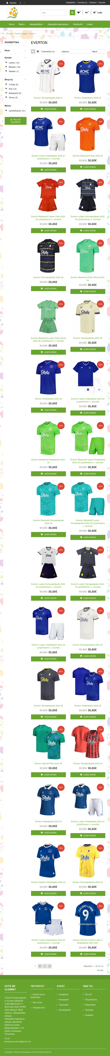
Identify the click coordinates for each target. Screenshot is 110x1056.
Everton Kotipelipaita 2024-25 (87, 705)
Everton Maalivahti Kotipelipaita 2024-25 (48, 461)
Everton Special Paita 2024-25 (48, 763)
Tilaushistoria (91, 999)
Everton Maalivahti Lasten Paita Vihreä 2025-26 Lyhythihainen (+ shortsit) (48, 339)
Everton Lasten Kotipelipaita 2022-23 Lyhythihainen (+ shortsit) (48, 941)
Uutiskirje (89, 1015)
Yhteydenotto (39, 1007)
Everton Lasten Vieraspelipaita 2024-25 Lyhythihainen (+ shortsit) (88, 585)
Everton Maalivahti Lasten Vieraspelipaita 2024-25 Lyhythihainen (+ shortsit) (88, 523)
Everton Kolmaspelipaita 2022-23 (88, 882)
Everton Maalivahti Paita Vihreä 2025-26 (88, 279)
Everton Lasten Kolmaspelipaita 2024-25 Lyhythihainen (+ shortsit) (48, 585)
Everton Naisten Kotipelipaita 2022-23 (48, 882)
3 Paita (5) (13, 84)
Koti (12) (13, 88)
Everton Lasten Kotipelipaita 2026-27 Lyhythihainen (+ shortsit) (48, 157)
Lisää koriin (49, 109)
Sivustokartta (65, 1009)
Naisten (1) (14, 71)
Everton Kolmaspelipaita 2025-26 (48, 277)
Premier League (20, 33)
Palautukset (90, 1004)
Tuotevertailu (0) (47, 51)
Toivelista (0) (82, 2)
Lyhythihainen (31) (17, 110)
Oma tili (88, 994)
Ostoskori (93, 2)
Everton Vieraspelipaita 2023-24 (87, 763)
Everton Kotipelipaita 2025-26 (48, 398)
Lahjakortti (63, 994)
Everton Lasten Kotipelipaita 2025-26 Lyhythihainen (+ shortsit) (88, 400)
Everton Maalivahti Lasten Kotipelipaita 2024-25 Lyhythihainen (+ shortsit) (87, 461)
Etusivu (9, 33)
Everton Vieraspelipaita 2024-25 (48, 705)
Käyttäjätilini (70, 2)
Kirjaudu (12, 2)
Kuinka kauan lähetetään (38, 996)
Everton (32, 33)
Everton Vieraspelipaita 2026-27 (48, 97)
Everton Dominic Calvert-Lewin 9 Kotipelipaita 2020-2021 (88, 941)
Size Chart (37, 1002)
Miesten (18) (14, 66)
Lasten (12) (14, 62)
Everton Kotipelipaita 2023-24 (48, 821)
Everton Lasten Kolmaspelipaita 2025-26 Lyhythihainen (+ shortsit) (88, 218)
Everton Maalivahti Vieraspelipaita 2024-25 (48, 522)
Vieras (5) (13, 97)
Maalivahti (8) (15, 93)
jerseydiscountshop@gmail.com (18, 1041)
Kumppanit (64, 999)
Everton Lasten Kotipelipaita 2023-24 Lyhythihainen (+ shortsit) (88, 823)
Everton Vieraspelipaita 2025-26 (87, 338)
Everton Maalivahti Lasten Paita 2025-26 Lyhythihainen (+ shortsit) (48, 218)
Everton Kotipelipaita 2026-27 (87, 97)
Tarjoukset (63, 1004)
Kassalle (102, 2)
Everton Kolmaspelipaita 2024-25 (88, 644)
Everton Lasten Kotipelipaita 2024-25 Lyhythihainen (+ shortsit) (48, 646)
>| (49, 965)
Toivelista (89, 1009)
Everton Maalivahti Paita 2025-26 (88, 155)
